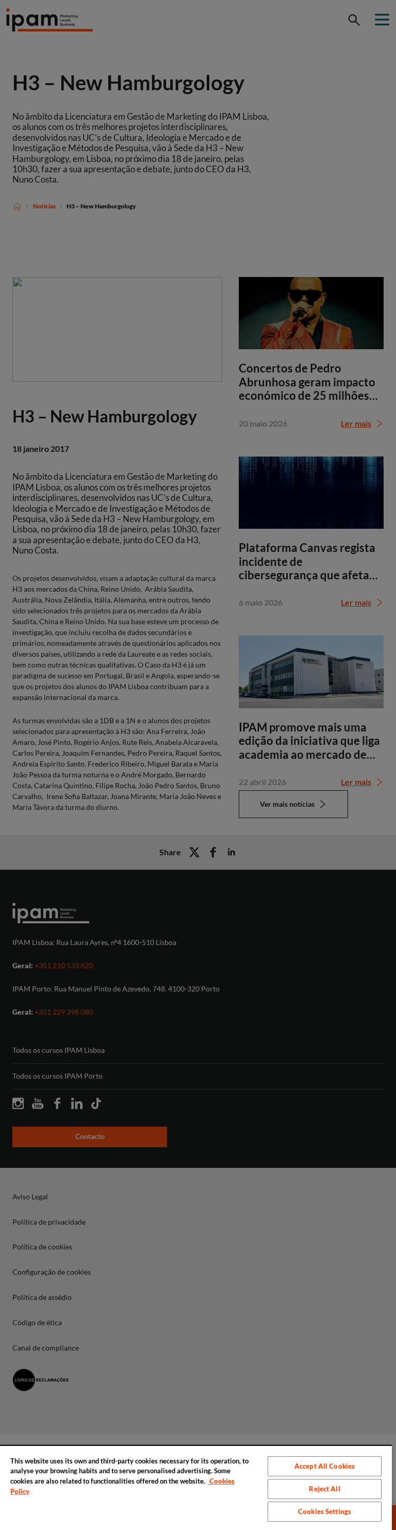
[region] (196, 1487)
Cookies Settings (324, 1511)
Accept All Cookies (324, 1466)
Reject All (324, 1489)
